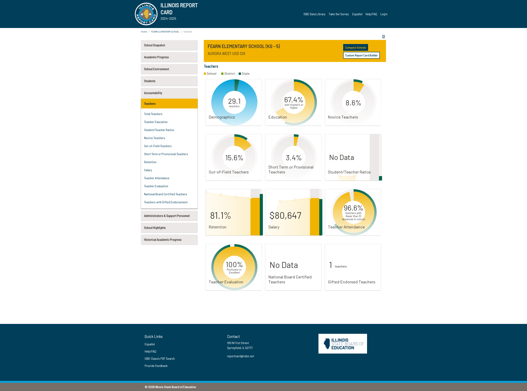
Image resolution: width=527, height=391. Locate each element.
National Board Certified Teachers (165, 194)
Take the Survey (339, 14)
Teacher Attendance (156, 178)
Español (357, 14)
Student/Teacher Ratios (159, 130)
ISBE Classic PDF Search (160, 358)
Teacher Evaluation (156, 186)
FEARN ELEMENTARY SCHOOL (165, 31)
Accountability (153, 93)
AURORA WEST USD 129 (226, 53)
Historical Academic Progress (163, 239)
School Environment (156, 69)
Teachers (150, 103)
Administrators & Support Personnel (167, 216)
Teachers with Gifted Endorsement (166, 202)
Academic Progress (156, 57)
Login (383, 14)
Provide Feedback (156, 366)
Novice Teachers (154, 138)
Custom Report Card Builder (361, 55)
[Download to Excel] (383, 36)
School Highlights (155, 227)
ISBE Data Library (314, 14)
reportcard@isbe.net (240, 356)
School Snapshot (154, 45)
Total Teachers (153, 114)
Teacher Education (156, 122)
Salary (148, 170)
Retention (150, 162)
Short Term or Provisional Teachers (166, 154)
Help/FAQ (371, 14)
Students (149, 81)
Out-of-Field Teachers (158, 146)
